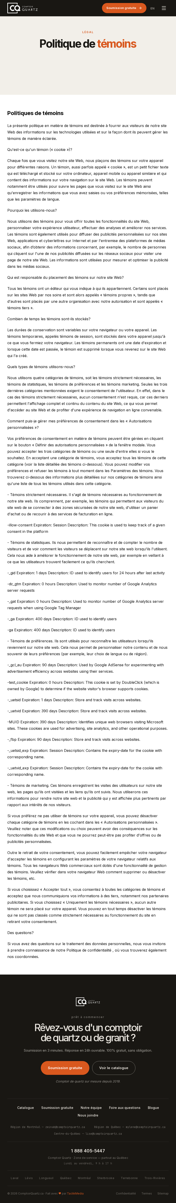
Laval (14, 1178)
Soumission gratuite (121, 8)
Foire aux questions (124, 1108)
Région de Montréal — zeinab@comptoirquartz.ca (48, 1127)
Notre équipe (91, 1108)
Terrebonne (129, 1178)
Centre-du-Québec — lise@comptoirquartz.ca (88, 1133)
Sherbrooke (105, 1178)
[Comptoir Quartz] (22, 8)
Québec (66, 1178)
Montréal (84, 1178)
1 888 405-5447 (88, 1151)
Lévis (29, 1178)
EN (153, 8)
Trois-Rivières (154, 1178)
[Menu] (164, 8)
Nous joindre (88, 1115)
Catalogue (25, 1108)
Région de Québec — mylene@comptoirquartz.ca (129, 1127)
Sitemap (163, 1193)
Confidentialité (126, 1193)
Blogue (153, 1108)
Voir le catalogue (113, 1068)
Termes (146, 1193)
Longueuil (46, 1178)
